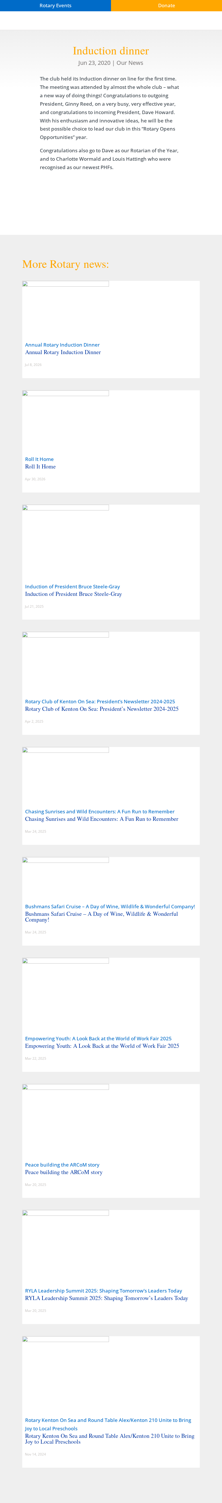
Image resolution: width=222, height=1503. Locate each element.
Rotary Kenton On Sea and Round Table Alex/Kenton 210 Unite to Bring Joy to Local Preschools (110, 1438)
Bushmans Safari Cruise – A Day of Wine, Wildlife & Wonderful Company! (110, 906)
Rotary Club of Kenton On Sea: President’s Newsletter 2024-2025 (100, 701)
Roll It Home (39, 459)
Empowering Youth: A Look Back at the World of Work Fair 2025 (98, 1038)
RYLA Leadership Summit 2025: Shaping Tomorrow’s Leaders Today (103, 1290)
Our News (129, 63)
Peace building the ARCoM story (62, 1164)
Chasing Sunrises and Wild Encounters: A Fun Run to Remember (100, 811)
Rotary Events (55, 5)
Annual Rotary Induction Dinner (62, 344)
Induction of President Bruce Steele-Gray (72, 586)
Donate (166, 5)
